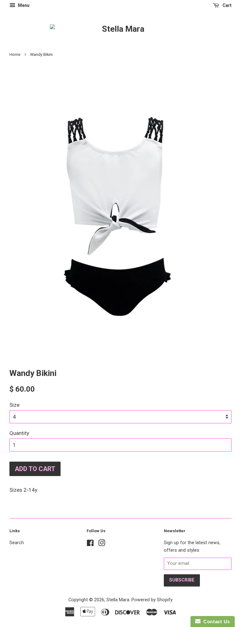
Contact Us (215, 621)
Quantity (19, 433)
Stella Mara (117, 600)
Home (14, 54)
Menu (23, 5)
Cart (227, 5)
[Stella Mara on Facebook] (90, 544)
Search (16, 542)
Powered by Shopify (152, 600)
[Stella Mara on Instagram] (101, 544)
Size (14, 405)
